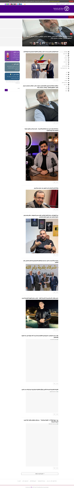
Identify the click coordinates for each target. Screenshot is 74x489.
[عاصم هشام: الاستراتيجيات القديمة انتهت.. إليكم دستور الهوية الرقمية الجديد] (42, 314)
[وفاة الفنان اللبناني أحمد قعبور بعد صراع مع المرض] (42, 199)
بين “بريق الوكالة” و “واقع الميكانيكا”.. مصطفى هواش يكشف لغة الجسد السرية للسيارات (41, 421)
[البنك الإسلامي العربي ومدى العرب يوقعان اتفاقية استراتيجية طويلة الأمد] (42, 65)
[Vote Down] (54, 80)
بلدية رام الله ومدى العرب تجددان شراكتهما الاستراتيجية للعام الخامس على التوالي (40, 261)
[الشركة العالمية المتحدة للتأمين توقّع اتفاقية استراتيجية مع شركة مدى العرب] (42, 402)
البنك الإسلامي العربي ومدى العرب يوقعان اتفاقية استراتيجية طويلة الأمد (40, 52)
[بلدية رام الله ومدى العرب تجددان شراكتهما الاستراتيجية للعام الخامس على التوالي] (42, 277)
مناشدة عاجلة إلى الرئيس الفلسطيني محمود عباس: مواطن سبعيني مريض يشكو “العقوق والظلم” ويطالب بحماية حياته (40, 86)
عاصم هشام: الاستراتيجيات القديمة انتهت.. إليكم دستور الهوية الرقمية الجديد (40, 298)
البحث (19, 88)
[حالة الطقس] (25, 4)
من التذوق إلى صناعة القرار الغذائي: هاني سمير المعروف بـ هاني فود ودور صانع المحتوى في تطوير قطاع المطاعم (41, 216)
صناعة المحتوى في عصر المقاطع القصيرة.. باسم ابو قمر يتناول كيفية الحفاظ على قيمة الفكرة (41, 129)
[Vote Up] (57, 80)
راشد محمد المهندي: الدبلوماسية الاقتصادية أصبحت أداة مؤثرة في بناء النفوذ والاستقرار (40, 336)
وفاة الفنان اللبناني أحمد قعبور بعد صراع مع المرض (46, 188)
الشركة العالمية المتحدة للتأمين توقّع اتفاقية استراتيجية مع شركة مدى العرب (40, 389)
